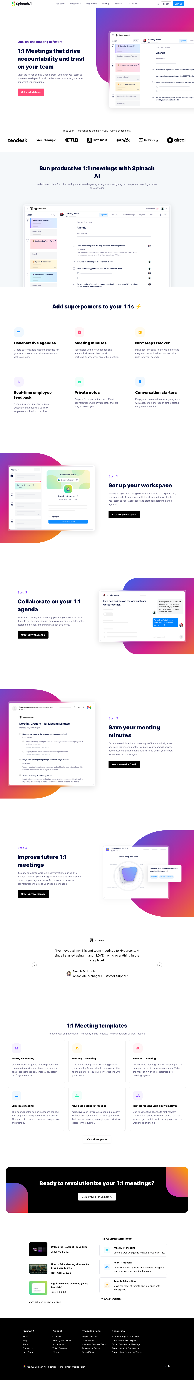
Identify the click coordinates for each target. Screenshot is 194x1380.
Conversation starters (156, 392)
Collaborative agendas (35, 343)
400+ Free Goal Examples (124, 1340)
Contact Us (28, 1348)
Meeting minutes (91, 343)
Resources (75, 3)
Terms (60, 1366)
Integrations (91, 3)
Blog (25, 1340)
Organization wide (90, 1336)
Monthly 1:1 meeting (84, 1058)
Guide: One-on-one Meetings (126, 1344)
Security (118, 3)
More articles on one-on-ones (44, 1302)
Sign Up (178, 4)
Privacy (67, 1366)
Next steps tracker (152, 343)
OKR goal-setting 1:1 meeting (89, 1105)
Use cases (60, 3)
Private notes (87, 392)
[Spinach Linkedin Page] (169, 1366)
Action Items (58, 1344)
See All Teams (88, 1352)
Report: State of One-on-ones (126, 1348)
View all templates (111, 1298)
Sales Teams (88, 1340)
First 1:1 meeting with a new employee (155, 1105)
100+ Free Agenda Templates (126, 1336)
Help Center (28, 1352)
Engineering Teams (91, 1348)
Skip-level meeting (23, 1105)
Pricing (105, 3)
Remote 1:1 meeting (144, 1058)
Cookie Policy (78, 1366)
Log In (166, 4)
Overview (56, 1336)
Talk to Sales (132, 3)
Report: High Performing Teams (127, 1352)
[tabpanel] (97, 958)
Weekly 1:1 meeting (23, 1058)
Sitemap (52, 1366)
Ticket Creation (59, 1348)
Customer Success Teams (94, 1344)
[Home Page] (22, 4)
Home (25, 1336)
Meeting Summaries (61, 1340)
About (25, 1344)
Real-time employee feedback (33, 395)
